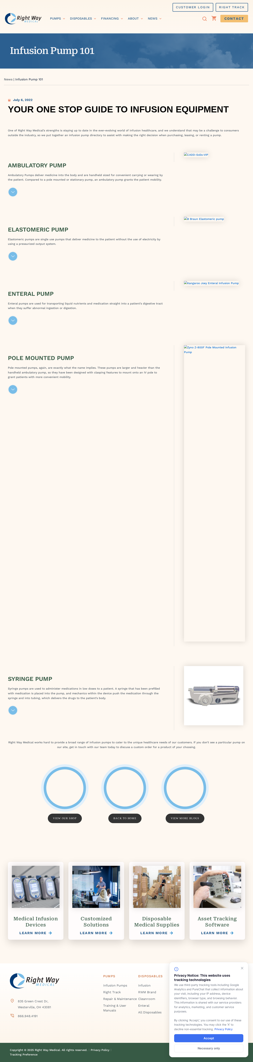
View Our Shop (64, 818)
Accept (209, 1038)
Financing (110, 18)
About (133, 18)
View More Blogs (185, 818)
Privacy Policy (223, 1029)
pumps (55, 18)
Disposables (81, 18)
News (152, 18)
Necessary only (209, 1048)
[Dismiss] (242, 968)
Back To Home (125, 818)
